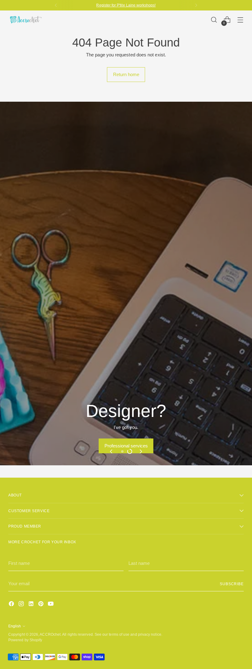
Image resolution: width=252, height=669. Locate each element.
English (14, 626)
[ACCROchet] (25, 20)
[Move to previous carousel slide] (112, 451)
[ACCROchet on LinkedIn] (31, 605)
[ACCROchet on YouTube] (51, 605)
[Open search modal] (214, 20)
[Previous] (56, 5)
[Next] (196, 5)
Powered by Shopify (25, 640)
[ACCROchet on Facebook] (12, 605)
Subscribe (232, 584)
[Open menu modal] (240, 20)
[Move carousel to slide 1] (122, 451)
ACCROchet (50, 634)
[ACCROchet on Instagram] (22, 605)
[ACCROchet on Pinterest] (41, 605)
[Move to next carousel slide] (140, 451)
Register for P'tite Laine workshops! (126, 5)
